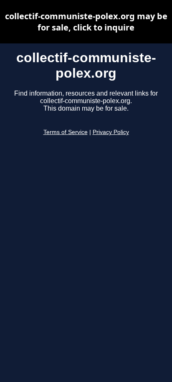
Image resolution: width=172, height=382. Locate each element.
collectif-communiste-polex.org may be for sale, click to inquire (86, 21)
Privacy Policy (111, 132)
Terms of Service (65, 132)
